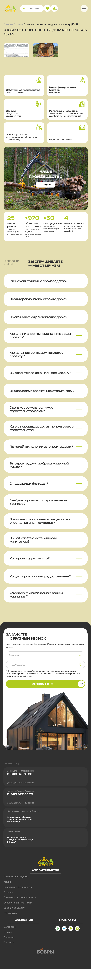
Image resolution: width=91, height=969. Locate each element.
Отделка (8, 892)
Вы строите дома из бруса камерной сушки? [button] (39, 465)
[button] (24, 8)
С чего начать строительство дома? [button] (38, 317)
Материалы (9, 926)
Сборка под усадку (14, 907)
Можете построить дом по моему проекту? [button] (36, 354)
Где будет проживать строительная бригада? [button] (38, 501)
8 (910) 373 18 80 (19, 774)
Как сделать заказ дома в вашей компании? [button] (36, 594)
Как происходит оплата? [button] (29, 558)
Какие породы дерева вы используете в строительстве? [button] (41, 428)
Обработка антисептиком (17, 902)
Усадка (7, 881)
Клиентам (8, 937)
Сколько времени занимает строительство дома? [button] (32, 409)
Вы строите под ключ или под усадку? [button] (40, 373)
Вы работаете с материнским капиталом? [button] (33, 539)
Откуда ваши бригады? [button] (28, 483)
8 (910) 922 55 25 (20, 794)
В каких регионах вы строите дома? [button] (38, 299)
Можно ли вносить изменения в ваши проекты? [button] (40, 335)
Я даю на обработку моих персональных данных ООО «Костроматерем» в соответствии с (43, 673)
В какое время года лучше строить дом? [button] (41, 391)
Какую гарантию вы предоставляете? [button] (40, 576)
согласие (20, 671)
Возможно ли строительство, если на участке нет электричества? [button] (39, 520)
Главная (8, 24)
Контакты (8, 942)
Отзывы (18, 24)
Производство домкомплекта (19, 897)
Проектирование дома (15, 876)
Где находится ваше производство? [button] (38, 281)
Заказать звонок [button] (43, 683)
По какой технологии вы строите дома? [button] (41, 446)
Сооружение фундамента (17, 887)
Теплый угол (10, 913)
